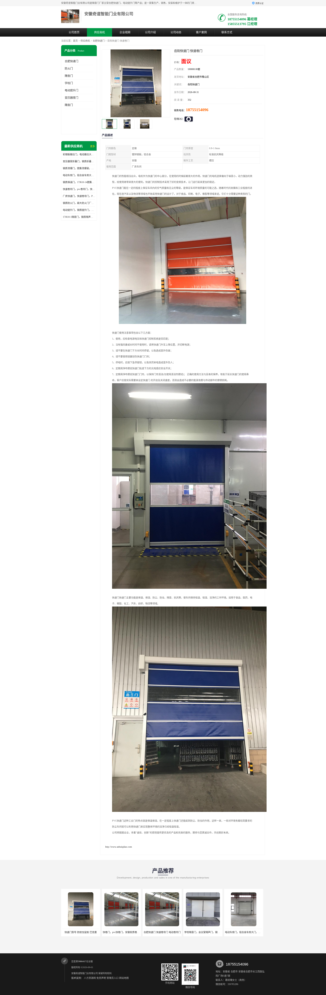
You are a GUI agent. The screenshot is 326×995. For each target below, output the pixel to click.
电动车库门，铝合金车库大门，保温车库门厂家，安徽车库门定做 (79, 175)
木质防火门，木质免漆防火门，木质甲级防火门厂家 (252, 932)
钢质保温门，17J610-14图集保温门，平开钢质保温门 (79, 182)
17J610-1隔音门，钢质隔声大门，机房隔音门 (79, 217)
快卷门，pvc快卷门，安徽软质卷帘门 (81, 932)
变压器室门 (71, 97)
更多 (92, 146)
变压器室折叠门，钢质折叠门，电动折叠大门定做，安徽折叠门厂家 (79, 161)
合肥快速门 (99, 40)
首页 (75, 40)
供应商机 (99, 32)
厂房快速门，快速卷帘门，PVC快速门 (79, 196)
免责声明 (101, 978)
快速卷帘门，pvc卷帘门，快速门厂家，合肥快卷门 (79, 189)
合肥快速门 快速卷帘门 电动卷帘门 (121, 932)
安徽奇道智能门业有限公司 (84, 973)
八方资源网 (90, 978)
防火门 (69, 68)
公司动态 (175, 32)
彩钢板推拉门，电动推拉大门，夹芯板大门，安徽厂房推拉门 (79, 154)
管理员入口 (113, 978)
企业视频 (125, 32)
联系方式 (226, 32)
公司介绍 (150, 32)
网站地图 (124, 978)
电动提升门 (71, 90)
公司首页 (74, 32)
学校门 (69, 83)
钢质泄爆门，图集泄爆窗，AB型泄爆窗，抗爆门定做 (79, 168)
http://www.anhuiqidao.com (118, 847)
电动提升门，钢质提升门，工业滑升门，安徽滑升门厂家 (79, 210)
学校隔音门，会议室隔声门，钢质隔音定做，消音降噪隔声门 (175, 932)
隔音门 (69, 75)
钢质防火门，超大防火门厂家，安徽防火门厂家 (79, 203)
